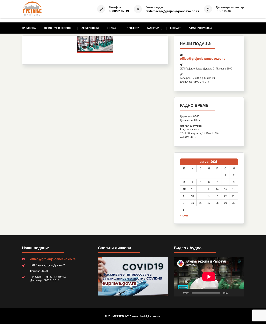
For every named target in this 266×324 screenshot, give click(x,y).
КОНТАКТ (175, 28)
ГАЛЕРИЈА (153, 28)
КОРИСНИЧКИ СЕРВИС (57, 28)
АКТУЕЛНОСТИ (90, 28)
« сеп (184, 215)
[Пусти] (179, 293)
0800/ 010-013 (119, 11)
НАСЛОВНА (29, 28)
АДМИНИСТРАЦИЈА (200, 28)
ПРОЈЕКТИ (133, 28)
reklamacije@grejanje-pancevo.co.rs (172, 11)
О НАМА (111, 28)
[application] (209, 276)
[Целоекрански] (239, 293)
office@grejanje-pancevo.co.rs (202, 58)
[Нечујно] (233, 293)
